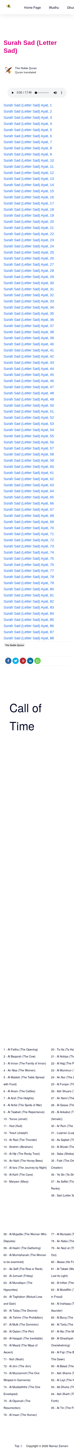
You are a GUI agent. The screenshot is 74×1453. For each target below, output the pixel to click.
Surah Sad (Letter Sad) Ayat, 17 (29, 203)
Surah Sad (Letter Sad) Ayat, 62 (29, 479)
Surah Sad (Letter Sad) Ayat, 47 (29, 387)
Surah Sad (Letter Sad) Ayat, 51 (29, 411)
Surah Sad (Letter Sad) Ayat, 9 (28, 154)
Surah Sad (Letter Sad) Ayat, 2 (28, 111)
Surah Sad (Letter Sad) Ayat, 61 (29, 473)
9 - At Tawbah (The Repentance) (24, 1112)
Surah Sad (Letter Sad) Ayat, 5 (28, 130)
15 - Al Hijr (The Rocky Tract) (22, 1154)
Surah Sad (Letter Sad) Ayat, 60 (29, 467)
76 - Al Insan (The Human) (20, 1415)
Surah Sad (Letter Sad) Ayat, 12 (29, 173)
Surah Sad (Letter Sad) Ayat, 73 (29, 546)
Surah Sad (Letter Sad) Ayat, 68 (29, 516)
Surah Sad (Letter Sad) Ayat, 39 (29, 338)
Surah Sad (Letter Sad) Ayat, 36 (29, 320)
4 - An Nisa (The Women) (20, 1070)
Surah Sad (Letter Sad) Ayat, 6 (28, 136)
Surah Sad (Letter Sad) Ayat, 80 (29, 589)
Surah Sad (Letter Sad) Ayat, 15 (29, 191)
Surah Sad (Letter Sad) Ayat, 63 (29, 485)
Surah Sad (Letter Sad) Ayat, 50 (29, 405)
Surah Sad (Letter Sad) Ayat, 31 (29, 289)
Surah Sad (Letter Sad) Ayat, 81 (29, 595)
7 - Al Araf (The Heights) (19, 1098)
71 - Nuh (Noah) (14, 1359)
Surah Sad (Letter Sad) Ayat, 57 (29, 448)
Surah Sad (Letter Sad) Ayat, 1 (28, 105)
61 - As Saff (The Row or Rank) (23, 1269)
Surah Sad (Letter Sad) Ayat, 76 (29, 565)
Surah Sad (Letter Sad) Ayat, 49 (29, 399)
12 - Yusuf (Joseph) (16, 1133)
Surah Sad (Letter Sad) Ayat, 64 (29, 491)
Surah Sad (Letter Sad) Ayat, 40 (29, 344)
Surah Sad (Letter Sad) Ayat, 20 (29, 222)
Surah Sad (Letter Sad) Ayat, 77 (29, 571)
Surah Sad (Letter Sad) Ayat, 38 (29, 332)
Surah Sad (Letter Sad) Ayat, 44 (29, 369)
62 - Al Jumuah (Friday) (18, 1276)
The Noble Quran (26, 68)
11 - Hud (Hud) (13, 1126)
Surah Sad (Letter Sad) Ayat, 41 (29, 350)
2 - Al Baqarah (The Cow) (20, 1056)
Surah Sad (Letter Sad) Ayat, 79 (29, 583)
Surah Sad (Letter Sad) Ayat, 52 (29, 418)
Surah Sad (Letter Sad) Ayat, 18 (29, 209)
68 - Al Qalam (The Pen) (19, 1331)
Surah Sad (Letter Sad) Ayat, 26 (29, 258)
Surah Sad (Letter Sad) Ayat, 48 (29, 393)
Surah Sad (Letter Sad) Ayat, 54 (29, 430)
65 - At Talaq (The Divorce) (20, 1310)
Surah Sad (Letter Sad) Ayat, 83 (29, 607)
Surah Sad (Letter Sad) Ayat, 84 (29, 614)
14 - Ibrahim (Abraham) (18, 1147)
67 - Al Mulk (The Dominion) (21, 1324)
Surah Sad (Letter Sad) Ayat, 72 (29, 540)
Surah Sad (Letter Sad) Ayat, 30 (29, 283)
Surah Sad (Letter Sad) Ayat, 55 (29, 436)
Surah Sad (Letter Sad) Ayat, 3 (28, 118)
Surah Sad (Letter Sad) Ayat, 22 (29, 234)
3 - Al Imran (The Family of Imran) (25, 1063)
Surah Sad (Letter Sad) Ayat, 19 (29, 215)
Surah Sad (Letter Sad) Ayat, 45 (29, 375)
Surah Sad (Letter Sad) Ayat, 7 (28, 142)
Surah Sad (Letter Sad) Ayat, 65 (29, 497)
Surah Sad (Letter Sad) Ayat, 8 (28, 148)
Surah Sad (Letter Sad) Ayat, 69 (29, 522)
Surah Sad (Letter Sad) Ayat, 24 (29, 246)
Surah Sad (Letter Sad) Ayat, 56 (29, 442)
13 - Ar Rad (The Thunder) (20, 1140)
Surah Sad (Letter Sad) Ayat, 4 (28, 124)
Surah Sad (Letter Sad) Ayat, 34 (29, 307)
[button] (32, 7)
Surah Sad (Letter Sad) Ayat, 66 (29, 503)
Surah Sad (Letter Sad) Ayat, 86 (29, 626)
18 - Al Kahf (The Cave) (18, 1174)
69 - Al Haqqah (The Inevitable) (23, 1338)
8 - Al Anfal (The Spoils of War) (23, 1105)
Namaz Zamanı (58, 1446)
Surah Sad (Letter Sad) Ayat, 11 (29, 167)
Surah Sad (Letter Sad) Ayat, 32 (29, 295)
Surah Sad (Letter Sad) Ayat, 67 (29, 509)
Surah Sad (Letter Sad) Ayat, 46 (29, 381)
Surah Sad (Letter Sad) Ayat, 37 (29, 326)
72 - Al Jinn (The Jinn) (17, 1366)
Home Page (32, 7)
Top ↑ (18, 1446)
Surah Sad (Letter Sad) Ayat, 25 (29, 252)
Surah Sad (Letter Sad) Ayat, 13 (29, 179)
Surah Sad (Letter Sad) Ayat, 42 (29, 356)
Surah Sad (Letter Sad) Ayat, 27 (29, 264)
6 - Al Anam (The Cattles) (19, 1091)
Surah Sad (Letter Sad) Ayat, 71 (29, 534)
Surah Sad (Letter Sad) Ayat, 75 (29, 559)
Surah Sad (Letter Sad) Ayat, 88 (29, 638)
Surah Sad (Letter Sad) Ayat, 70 (29, 528)
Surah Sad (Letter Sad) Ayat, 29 (29, 277)
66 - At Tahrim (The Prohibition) (23, 1317)
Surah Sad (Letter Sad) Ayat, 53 (29, 424)
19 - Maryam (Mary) (16, 1181)
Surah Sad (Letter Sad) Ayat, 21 (29, 228)
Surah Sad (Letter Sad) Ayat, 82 (29, 601)
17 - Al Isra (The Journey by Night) (25, 1167)
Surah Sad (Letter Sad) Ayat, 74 (29, 552)
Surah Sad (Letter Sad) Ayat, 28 (29, 271)
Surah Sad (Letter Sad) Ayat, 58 (29, 454)
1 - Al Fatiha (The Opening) (21, 1049)
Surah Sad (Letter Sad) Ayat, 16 (29, 197)
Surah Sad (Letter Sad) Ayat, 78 (29, 577)
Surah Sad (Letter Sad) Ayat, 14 (29, 185)
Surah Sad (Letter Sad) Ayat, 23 (29, 240)
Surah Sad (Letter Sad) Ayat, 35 (29, 313)
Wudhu (54, 7)
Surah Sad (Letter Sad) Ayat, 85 (29, 620)
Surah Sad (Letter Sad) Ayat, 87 (29, 632)
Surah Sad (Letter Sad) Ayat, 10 (29, 160)
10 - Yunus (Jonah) (15, 1119)
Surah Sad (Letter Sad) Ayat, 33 (29, 301)
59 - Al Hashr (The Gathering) (22, 1248)
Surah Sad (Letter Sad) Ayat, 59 (29, 460)
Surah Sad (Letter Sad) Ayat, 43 (29, 363)
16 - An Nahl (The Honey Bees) (23, 1161)
